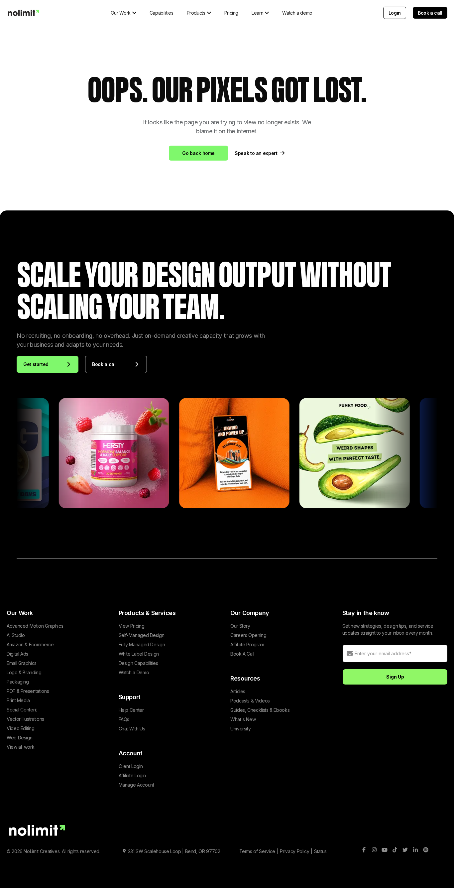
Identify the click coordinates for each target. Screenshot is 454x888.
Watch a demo (297, 13)
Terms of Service (257, 851)
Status (320, 851)
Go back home (198, 153)
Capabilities (161, 13)
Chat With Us (132, 728)
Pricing (231, 13)
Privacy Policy (294, 851)
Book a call (430, 13)
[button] (123, 12)
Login (395, 13)
